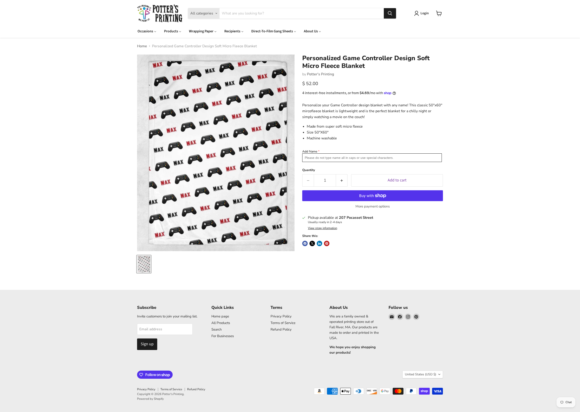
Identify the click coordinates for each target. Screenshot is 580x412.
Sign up (147, 344)
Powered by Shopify (150, 399)
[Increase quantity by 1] (342, 180)
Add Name (309, 151)
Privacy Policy (281, 316)
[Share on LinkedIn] (319, 243)
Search (216, 329)
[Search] (390, 13)
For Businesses (222, 336)
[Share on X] (312, 243)
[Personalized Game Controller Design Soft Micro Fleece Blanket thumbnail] (144, 264)
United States (420, 374)
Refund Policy (281, 329)
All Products (220, 323)
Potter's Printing (320, 74)
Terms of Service (283, 323)
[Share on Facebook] (305, 243)
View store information (322, 228)
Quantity (308, 170)
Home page (220, 316)
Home (142, 46)
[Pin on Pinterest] (326, 243)
